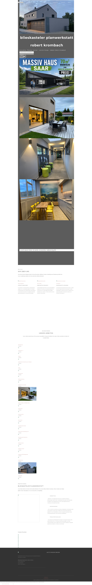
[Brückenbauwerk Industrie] (18, 424)
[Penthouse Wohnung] (18, 377)
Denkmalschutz (20, 373)
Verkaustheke (20, 475)
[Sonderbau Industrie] (18, 447)
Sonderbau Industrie (21, 448)
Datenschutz (46, 578)
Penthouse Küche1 (20, 414)
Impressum (46, 577)
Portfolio (19, 356)
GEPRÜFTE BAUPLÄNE (23, 285)
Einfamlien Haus (20, 460)
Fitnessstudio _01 (20, 350)
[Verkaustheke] (18, 474)
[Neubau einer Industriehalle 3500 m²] (18, 430)
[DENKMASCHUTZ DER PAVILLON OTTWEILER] (18, 360)
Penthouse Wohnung (21, 379)
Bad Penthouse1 (20, 344)
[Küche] (18, 366)
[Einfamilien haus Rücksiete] (18, 383)
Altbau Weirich (20, 408)
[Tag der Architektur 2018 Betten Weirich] (18, 401)
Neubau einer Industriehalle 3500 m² (23, 431)
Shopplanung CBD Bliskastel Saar (23, 454)
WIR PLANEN (39, 283)
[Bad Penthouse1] (18, 343)
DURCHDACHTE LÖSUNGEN (62, 285)
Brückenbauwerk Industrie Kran (22, 437)
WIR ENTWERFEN (21, 283)
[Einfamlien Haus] (18, 458)
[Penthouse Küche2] (18, 441)
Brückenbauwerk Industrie (22, 425)
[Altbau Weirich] (18, 407)
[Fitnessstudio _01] (18, 349)
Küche (19, 367)
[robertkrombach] (20, 2)
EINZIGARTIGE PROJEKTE (42, 285)
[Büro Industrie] (18, 418)
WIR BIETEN (58, 283)
